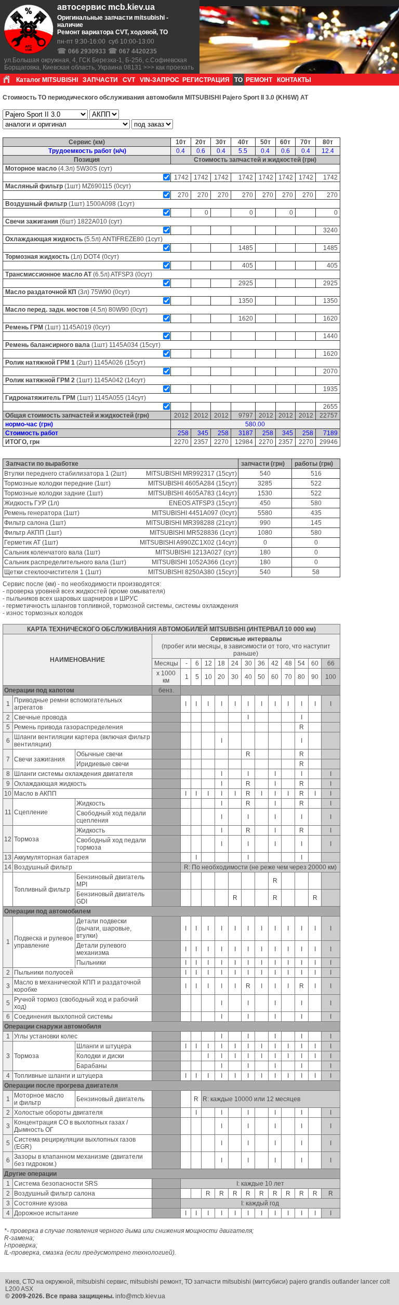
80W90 (119, 309)
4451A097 (203, 513)
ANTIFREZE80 (123, 239)
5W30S (86, 168)
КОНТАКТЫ (294, 80)
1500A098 (101, 203)
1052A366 (203, 562)
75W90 (101, 292)
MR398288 (199, 522)
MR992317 (199, 473)
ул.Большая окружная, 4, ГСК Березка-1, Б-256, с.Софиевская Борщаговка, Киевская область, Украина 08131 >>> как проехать (99, 64)
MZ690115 (97, 186)
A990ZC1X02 (195, 542)
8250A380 (200, 572)
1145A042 (108, 380)
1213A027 (207, 552)
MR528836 (202, 532)
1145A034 (123, 345)
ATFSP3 (122, 274)
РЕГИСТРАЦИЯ (206, 80)
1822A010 (92, 221)
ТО (238, 80)
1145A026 (108, 362)
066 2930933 (87, 51)
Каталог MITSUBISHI (47, 80)
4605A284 (200, 483)
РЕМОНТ (259, 80)
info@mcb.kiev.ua (140, 1296)
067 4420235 (138, 51)
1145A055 (109, 397)
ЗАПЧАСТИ (100, 80)
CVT (129, 80)
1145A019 (76, 327)
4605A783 (200, 493)
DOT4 (92, 256)
